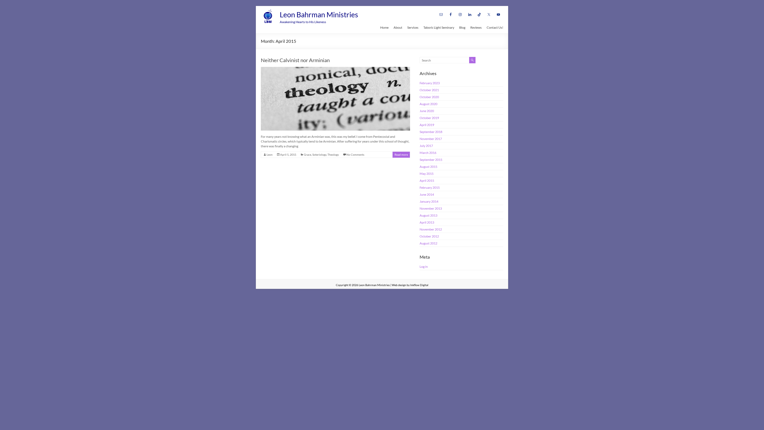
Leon (270, 154)
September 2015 (431, 159)
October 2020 (429, 97)
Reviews (476, 27)
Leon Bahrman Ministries (319, 14)
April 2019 (427, 125)
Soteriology (319, 154)
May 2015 (427, 173)
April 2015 (427, 180)
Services (412, 27)
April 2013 (427, 222)
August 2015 (428, 166)
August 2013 (428, 215)
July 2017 (426, 146)
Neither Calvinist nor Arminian (295, 60)
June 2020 (427, 111)
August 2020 (428, 104)
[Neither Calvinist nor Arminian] (335, 69)
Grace (307, 154)
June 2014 (427, 194)
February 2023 (430, 83)
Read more (401, 154)
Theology (333, 154)
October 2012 (429, 236)
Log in (424, 266)
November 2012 (431, 229)
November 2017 (431, 139)
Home (384, 27)
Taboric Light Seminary (438, 27)
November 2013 (431, 208)
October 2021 (429, 90)
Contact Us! (495, 27)
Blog (462, 27)
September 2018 (431, 132)
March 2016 (428, 152)
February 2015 (430, 187)
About (398, 27)
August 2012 (428, 243)
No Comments (355, 154)
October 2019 (429, 118)
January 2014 (429, 201)
